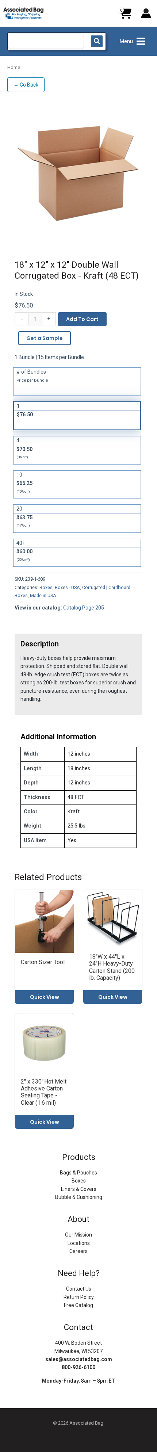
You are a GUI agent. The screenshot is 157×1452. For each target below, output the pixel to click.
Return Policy (79, 1297)
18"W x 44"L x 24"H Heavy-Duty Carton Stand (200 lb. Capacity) (112, 967)
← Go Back (26, 85)
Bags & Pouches (78, 1173)
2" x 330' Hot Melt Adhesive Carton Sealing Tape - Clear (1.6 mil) (43, 1092)
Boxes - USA (67, 587)
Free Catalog (78, 1305)
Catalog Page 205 (83, 608)
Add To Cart (82, 319)
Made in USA (43, 595)
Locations (79, 1243)
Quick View (44, 997)
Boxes (46, 587)
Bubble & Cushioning (78, 1197)
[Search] (97, 41)
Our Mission (78, 1235)
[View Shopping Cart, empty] (125, 16)
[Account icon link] (146, 13)
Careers (78, 1251)
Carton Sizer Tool (43, 962)
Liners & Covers (78, 1189)
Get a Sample (44, 338)
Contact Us (78, 1289)
